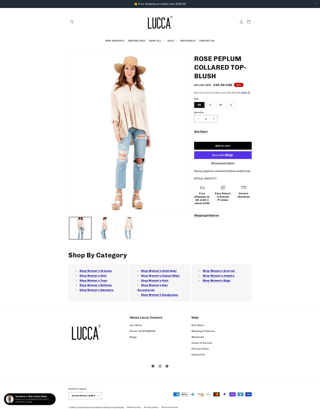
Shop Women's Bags (216, 280)
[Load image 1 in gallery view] (80, 228)
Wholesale (198, 337)
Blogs (133, 337)
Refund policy (134, 407)
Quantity (199, 112)
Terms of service (170, 407)
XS (199, 104)
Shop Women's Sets (93, 275)
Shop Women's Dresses (96, 270)
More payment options (222, 163)
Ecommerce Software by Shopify (108, 407)
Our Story (136, 325)
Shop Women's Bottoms (96, 285)
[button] (72, 21)
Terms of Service (202, 343)
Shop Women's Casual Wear (160, 275)
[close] (316, 4)
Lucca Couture (84, 407)
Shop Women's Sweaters (97, 290)
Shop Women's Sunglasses (159, 294)
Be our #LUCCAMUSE (142, 331)
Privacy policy (151, 407)
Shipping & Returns (206, 215)
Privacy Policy (200, 348)
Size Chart (201, 131)
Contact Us (198, 354)
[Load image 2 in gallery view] (104, 228)
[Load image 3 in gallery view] (128, 228)
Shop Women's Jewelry (219, 275)
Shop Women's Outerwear (159, 270)
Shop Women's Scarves (219, 270)
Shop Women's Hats (154, 280)
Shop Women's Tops (93, 280)
